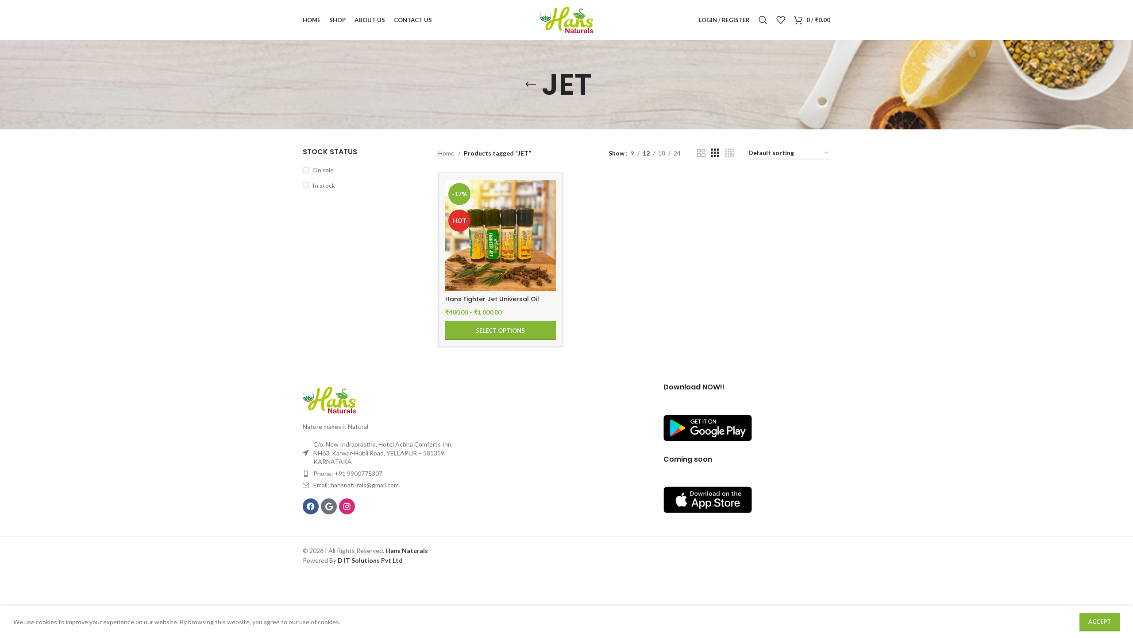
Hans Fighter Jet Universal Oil (492, 299)
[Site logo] (566, 19)
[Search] (763, 20)
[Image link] (329, 399)
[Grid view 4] (729, 153)
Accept (1099, 621)
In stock (323, 185)
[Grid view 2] (701, 153)
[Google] (329, 506)
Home (446, 153)
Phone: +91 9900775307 (347, 473)
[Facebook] (311, 506)
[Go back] (531, 84)
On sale (323, 170)
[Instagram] (347, 506)
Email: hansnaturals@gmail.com (356, 485)
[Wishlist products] (781, 20)
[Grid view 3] (715, 153)
